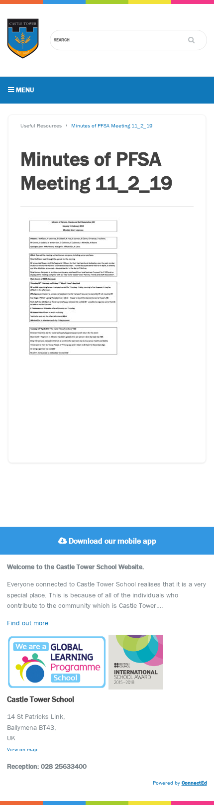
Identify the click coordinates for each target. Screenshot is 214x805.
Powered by (180, 782)
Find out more (27, 622)
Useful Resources (41, 125)
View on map (22, 749)
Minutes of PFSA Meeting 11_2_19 (111, 125)
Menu (24, 89)
